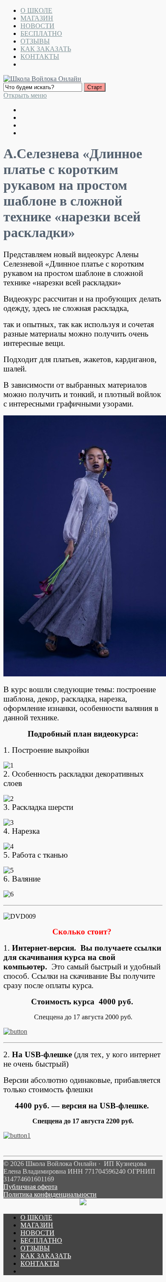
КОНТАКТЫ (39, 56)
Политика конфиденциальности (50, 1194)
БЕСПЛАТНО (41, 33)
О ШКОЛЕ (36, 10)
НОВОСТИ (37, 25)
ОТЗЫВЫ (35, 41)
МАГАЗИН (36, 18)
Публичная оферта (30, 1186)
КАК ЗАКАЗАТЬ (45, 48)
